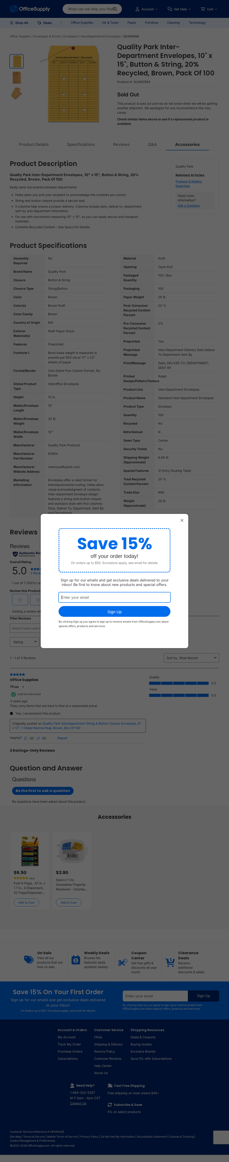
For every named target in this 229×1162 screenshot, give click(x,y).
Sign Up (114, 612)
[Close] (182, 520)
